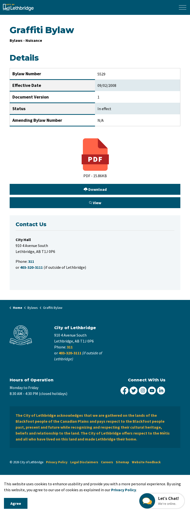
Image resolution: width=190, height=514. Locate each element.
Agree (15, 503)
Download (58, 188)
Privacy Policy (57, 462)
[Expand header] (182, 7)
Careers (107, 462)
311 (70, 346)
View (55, 201)
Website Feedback (146, 462)
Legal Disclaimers (84, 462)
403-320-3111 (70, 352)
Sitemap (122, 462)
